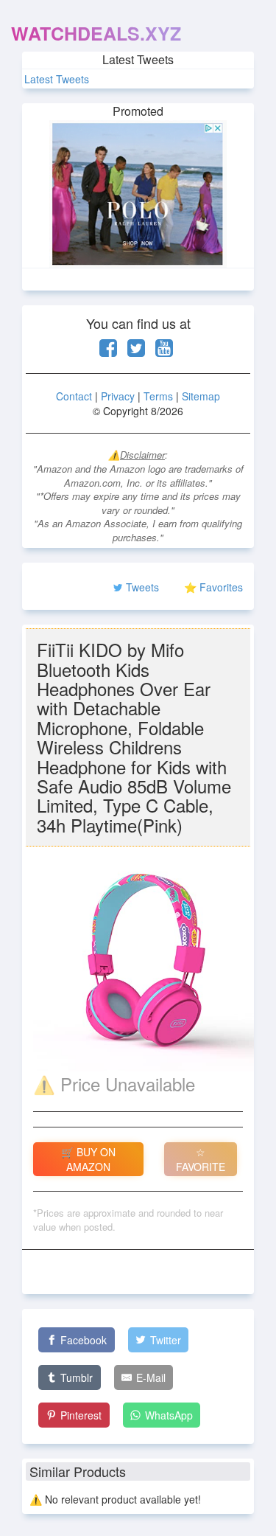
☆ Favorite (200, 1159)
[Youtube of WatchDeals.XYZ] (164, 351)
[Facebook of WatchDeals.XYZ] (108, 351)
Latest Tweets (56, 79)
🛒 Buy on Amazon (88, 1159)
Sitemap (201, 396)
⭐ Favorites (213, 587)
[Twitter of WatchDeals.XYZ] (136, 351)
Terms (158, 396)
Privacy (118, 396)
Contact (74, 396)
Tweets (142, 587)
